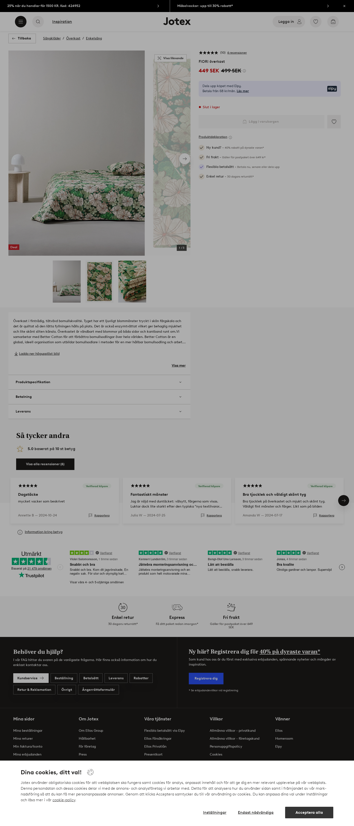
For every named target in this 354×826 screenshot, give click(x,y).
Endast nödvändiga (256, 812)
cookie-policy (63, 800)
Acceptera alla (309, 812)
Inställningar (214, 812)
